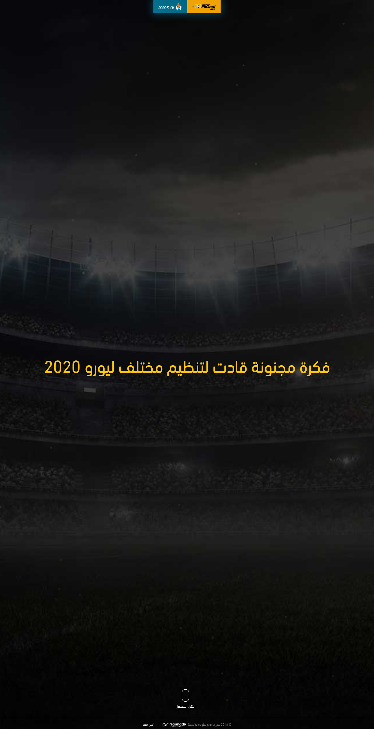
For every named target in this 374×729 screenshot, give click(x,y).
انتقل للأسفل (185, 706)
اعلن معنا (148, 724)
